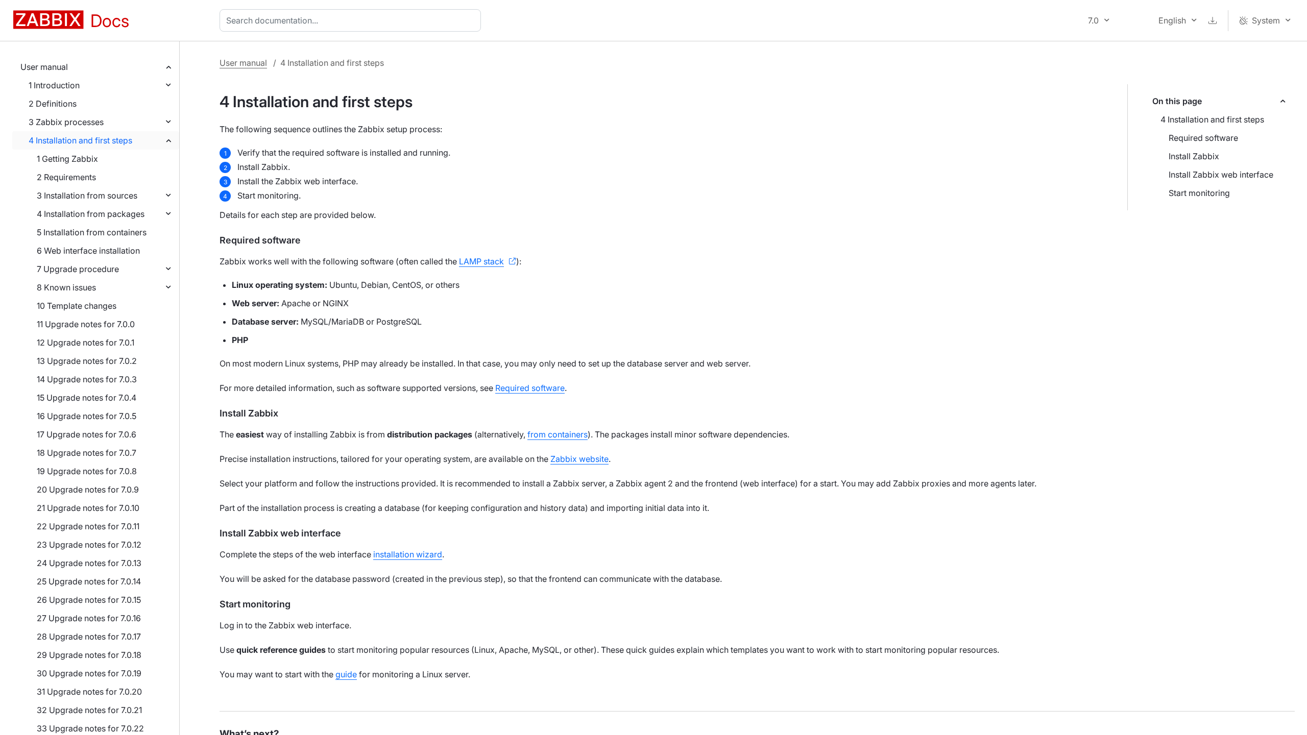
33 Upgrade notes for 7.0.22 (90, 728)
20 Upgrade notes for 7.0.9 (88, 489)
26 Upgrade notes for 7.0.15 (89, 600)
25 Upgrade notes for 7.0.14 (89, 581)
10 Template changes (76, 306)
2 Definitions (53, 104)
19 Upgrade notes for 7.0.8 (87, 471)
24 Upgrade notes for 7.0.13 (89, 563)
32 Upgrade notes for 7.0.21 (89, 710)
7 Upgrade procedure (78, 269)
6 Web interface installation (88, 251)
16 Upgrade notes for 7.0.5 (86, 416)
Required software (1203, 138)
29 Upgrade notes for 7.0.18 (89, 655)
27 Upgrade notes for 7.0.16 (89, 618)
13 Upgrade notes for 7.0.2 (87, 361)
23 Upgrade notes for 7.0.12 (89, 545)
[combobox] (352, 20)
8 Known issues (66, 287)
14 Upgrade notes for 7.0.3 (87, 379)
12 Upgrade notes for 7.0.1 (85, 342)
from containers (557, 434)
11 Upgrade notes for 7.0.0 (86, 324)
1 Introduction (54, 85)
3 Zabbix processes (66, 122)
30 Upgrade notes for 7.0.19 (89, 673)
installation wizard (407, 554)
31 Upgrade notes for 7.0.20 (89, 692)
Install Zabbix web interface (1221, 174)
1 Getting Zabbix (67, 159)
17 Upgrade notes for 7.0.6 (86, 434)
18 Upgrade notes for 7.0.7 (86, 453)
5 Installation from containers (92, 232)
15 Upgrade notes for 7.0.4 (86, 398)
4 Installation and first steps (80, 140)
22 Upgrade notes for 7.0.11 (88, 526)
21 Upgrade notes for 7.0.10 (88, 508)
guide (346, 674)
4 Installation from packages (90, 214)
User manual (44, 67)
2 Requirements (66, 177)
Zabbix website (579, 459)
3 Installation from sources (87, 195)
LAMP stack (481, 261)
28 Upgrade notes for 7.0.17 (89, 636)
